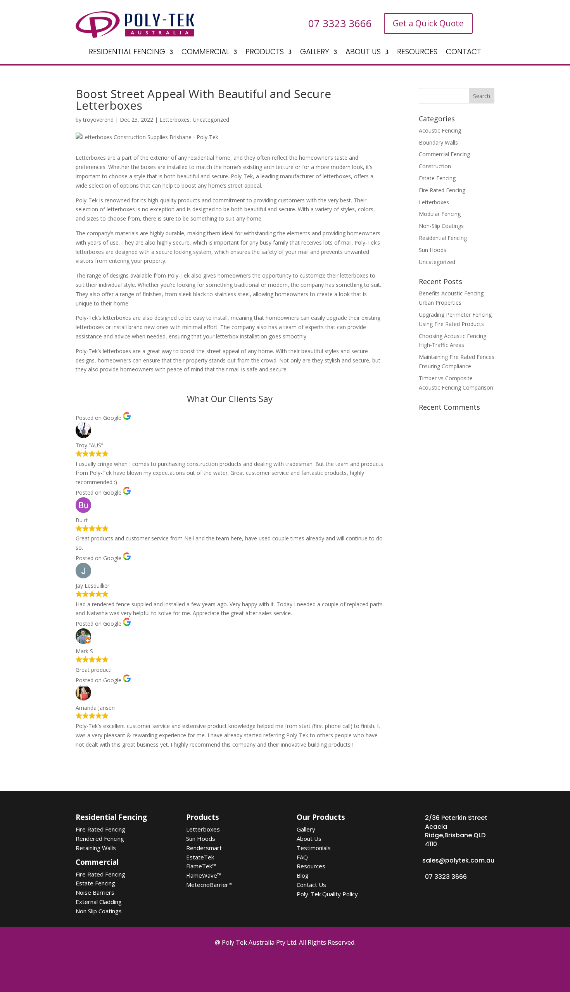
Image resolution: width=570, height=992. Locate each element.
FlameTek (201, 866)
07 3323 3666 (446, 876)
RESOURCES (417, 53)
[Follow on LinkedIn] (329, 968)
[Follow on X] (264, 968)
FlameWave (203, 875)
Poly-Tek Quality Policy (327, 894)
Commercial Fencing (444, 154)
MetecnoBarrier (209, 884)
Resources (311, 866)
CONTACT (463, 53)
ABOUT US (363, 53)
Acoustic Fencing (440, 130)
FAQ (302, 857)
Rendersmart (204, 848)
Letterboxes (174, 119)
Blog (303, 875)
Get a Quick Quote (428, 23)
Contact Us (311, 884)
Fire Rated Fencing (442, 190)
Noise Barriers (95, 892)
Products (202, 817)
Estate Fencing (437, 178)
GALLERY (314, 53)
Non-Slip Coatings (441, 225)
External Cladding (99, 902)
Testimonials (314, 848)
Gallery (306, 829)
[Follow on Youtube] (308, 968)
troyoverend (98, 119)
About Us (309, 838)
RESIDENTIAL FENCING (127, 53)
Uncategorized (211, 119)
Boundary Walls (438, 142)
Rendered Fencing (100, 838)
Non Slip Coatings (99, 911)
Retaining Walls (96, 848)
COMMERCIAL (205, 53)
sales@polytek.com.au (458, 860)
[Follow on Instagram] (286, 968)
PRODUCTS (264, 53)
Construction (435, 166)
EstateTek (200, 857)
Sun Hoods (432, 250)
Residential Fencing (443, 238)
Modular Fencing (440, 213)
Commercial (97, 862)
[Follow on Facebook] (242, 968)
